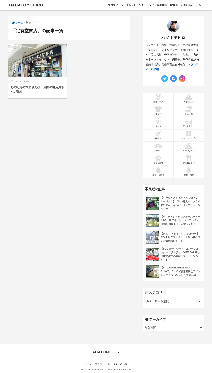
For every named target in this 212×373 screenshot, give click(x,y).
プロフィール (115, 5)
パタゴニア (189, 101)
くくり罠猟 (158, 163)
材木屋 (174, 5)
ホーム (88, 364)
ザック (158, 126)
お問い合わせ (188, 5)
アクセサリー (189, 126)
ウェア (158, 114)
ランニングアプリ (189, 138)
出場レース (158, 101)
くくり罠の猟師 (158, 5)
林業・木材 (189, 175)
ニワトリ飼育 (158, 175)
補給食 (158, 138)
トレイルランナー (136, 5)
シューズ (189, 114)
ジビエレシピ (189, 163)
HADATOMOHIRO (26, 5)
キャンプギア (189, 150)
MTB (158, 150)
